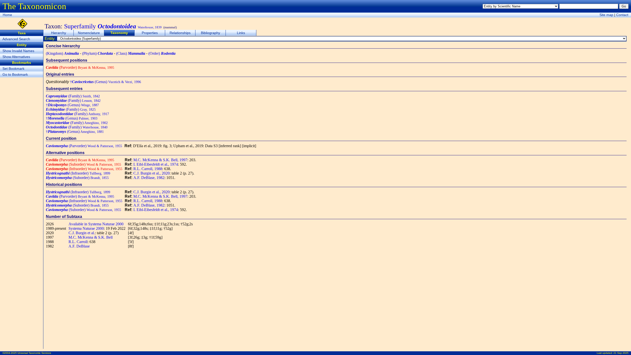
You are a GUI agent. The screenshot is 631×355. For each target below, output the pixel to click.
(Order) (161, 53)
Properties (150, 33)
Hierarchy (58, 33)
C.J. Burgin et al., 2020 (151, 173)
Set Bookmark (13, 69)
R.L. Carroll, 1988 (147, 169)
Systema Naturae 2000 (86, 228)
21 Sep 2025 (621, 353)
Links (241, 33)
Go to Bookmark (15, 74)
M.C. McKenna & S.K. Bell (91, 237)
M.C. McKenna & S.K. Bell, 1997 (160, 160)
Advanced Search (16, 39)
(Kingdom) (62, 53)
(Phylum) (97, 53)
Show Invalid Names (18, 51)
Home (7, 15)
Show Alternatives (16, 57)
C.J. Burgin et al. (82, 233)
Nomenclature (89, 33)
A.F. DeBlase (79, 246)
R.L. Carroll (78, 242)
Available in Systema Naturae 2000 (96, 224)
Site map (606, 15)
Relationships (180, 33)
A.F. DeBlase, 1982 (148, 178)
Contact (622, 15)
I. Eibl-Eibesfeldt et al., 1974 (155, 164)
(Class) (130, 53)
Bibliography (210, 33)
